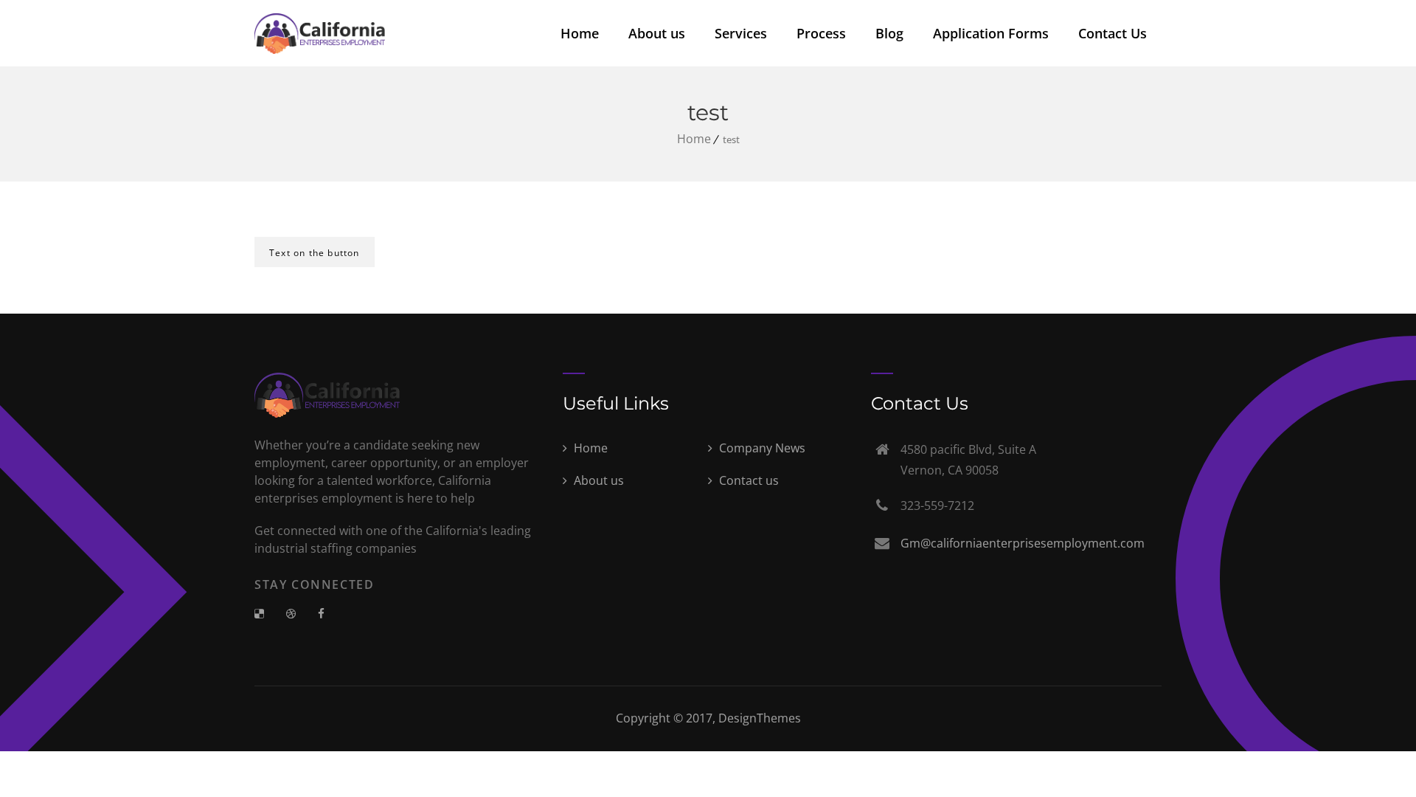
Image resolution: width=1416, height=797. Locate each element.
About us (656, 33)
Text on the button (314, 252)
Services (741, 33)
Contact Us (1112, 33)
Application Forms (991, 33)
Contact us (747, 480)
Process (821, 33)
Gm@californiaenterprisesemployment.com (1022, 543)
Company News (760, 448)
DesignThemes (759, 718)
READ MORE (312, 295)
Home (579, 33)
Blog (889, 33)
